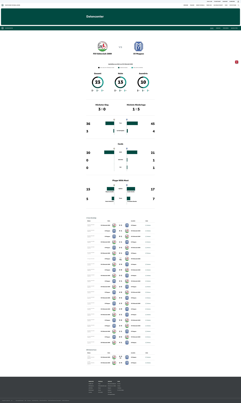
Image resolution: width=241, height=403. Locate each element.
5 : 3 (120, 357)
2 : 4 (120, 326)
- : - (120, 258)
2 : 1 (120, 281)
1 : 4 (120, 264)
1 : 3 (120, 303)
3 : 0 (120, 270)
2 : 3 (120, 286)
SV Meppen (133, 225)
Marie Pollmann (109, 201)
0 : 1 (120, 236)
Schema (148, 225)
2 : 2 (120, 247)
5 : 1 (120, 231)
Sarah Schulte (130, 191)
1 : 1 (120, 225)
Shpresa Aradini (110, 191)
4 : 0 (120, 292)
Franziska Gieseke (132, 201)
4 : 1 (120, 342)
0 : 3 (120, 337)
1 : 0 (120, 309)
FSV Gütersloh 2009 (105, 225)
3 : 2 (120, 298)
